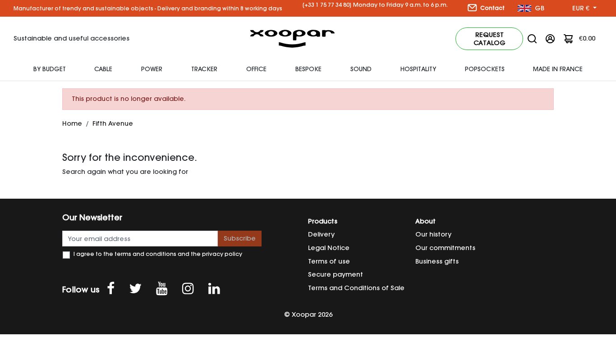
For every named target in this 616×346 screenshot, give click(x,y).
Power (151, 69)
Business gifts (437, 261)
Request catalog (489, 39)
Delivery (321, 234)
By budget (49, 69)
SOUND (361, 69)
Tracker (204, 69)
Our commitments (445, 248)
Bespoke (308, 69)
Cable (103, 69)
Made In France (558, 69)
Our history (433, 234)
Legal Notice (328, 248)
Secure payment (335, 274)
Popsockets (485, 69)
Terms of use (329, 261)
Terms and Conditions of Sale (356, 288)
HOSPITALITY (418, 69)
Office (256, 69)
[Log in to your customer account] (550, 38)
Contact (492, 8)
